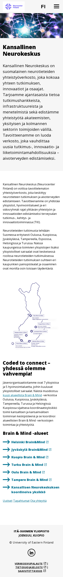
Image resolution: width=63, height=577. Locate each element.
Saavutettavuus (30, 571)
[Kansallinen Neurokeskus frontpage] (14, 6)
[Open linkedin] (31, 553)
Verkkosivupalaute (29, 563)
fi (45, 8)
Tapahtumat (21, 501)
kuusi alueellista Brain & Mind (22, 395)
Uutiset (7, 501)
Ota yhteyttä (38, 501)
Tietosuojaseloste (29, 567)
